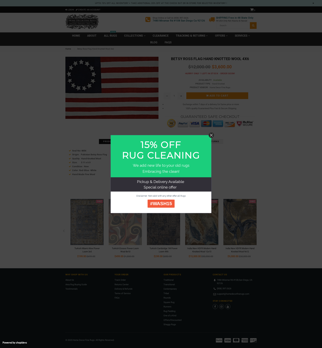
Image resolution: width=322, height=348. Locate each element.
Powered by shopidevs (15, 342)
